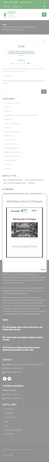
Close (43, 269)
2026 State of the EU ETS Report (24, 201)
